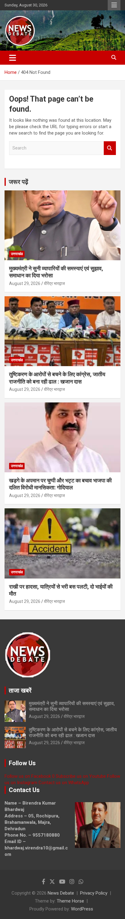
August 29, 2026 (24, 283)
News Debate (61, 893)
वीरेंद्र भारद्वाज (54, 283)
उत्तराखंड (17, 254)
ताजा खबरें (20, 690)
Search (110, 148)
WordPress (82, 909)
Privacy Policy (93, 893)
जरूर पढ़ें (18, 182)
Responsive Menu (114, 5)
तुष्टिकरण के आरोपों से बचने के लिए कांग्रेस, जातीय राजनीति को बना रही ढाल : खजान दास (73, 732)
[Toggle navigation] (13, 58)
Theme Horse (70, 901)
